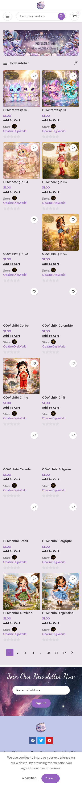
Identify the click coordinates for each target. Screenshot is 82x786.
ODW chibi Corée (16, 325)
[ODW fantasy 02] (21, 88)
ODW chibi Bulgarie (56, 469)
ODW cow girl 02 (15, 254)
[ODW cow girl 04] (21, 160)
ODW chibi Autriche (17, 613)
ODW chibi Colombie (57, 325)
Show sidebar (18, 63)
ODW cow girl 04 (15, 182)
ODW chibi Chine (15, 397)
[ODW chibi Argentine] (60, 591)
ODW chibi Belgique (57, 541)
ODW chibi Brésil (15, 541)
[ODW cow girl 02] (21, 232)
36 (56, 653)
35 (48, 653)
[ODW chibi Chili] (60, 376)
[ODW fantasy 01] (60, 88)
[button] (11, 120)
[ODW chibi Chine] (21, 376)
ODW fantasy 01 (54, 110)
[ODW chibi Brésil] (21, 519)
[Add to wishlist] (34, 76)
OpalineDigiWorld (14, 131)
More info (29, 778)
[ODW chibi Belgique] (60, 519)
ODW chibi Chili (53, 397)
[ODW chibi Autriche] (21, 591)
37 (64, 653)
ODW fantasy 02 (15, 110)
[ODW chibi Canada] (21, 448)
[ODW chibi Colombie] (60, 304)
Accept (51, 778)
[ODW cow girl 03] (60, 160)
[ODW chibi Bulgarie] (60, 448)
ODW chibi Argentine (58, 613)
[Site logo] (41, 5)
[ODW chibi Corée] (21, 304)
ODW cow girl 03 (54, 182)
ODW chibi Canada (17, 469)
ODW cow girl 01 (54, 254)
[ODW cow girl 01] (60, 232)
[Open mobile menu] (7, 16)
